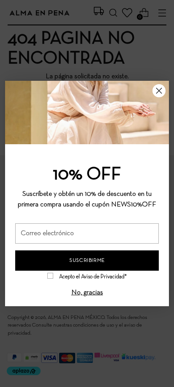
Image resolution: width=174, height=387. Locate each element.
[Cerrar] (159, 90)
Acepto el (93, 277)
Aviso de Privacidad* (104, 277)
